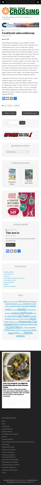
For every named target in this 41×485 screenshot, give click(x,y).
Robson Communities (10, 286)
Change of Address (7, 439)
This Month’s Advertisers (9, 467)
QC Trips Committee (28, 327)
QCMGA (17, 327)
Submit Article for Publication (10, 462)
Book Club (8, 304)
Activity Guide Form (7, 429)
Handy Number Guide (8, 447)
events (21, 309)
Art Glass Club (10, 301)
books (15, 304)
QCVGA (7, 330)
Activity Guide (6, 426)
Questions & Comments (9, 450)
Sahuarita (6, 276)
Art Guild (16, 301)
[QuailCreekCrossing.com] (20, 9)
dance (27, 306)
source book (23, 330)
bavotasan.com (29, 482)
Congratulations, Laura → (30, 113)
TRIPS (16, 333)
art (5, 301)
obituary (16, 322)
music (6, 322)
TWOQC (9, 105)
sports (29, 330)
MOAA (33, 318)
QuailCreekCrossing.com (20, 480)
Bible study (22, 301)
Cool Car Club (10, 306)
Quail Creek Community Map (10, 459)
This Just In (12, 232)
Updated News (12, 230)
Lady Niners (12, 316)
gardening (16, 313)
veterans (20, 335)
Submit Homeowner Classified (10, 465)
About (3, 424)
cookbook (16, 105)
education (14, 310)
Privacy (4, 472)
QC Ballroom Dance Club (27, 324)
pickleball (8, 324)
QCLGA (9, 327)
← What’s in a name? (9, 113)
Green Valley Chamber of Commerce (14, 278)
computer (20, 304)
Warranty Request (9, 282)
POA (15, 324)
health (29, 312)
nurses (11, 322)
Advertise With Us (9, 272)
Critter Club (20, 306)
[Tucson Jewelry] (20, 204)
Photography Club (28, 321)
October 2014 (16, 30)
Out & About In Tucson (10, 280)
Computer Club (29, 303)
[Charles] (20, 25)
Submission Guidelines (8, 455)
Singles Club (14, 330)
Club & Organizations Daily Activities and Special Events (18, 442)
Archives (6, 284)
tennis (34, 330)
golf (23, 312)
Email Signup (5, 444)
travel (11, 333)
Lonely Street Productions (23, 319)
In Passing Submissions (9, 457)
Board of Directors (32, 301)
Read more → (10, 245)
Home (3, 421)
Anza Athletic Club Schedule (10, 434)
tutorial (21, 333)
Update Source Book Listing (10, 470)
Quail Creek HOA (8, 274)
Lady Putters (23, 315)
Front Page (7, 30)
